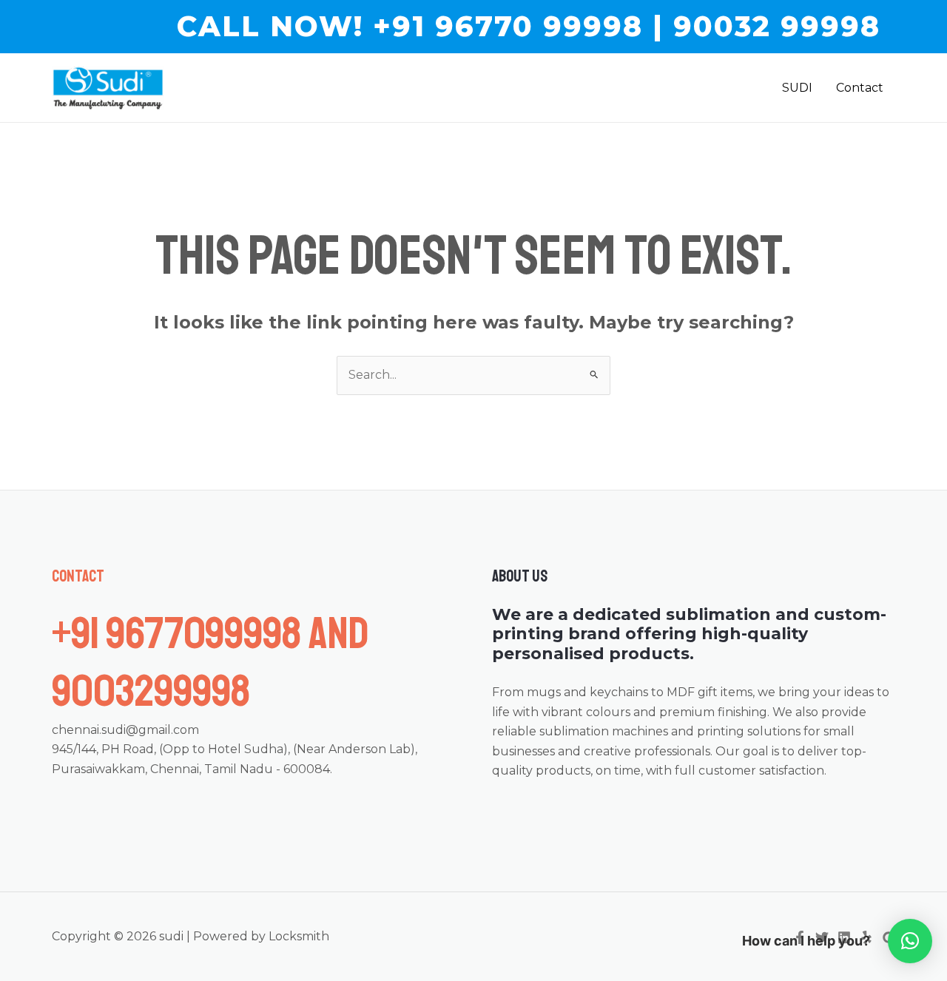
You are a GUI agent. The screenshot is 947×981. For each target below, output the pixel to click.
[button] (528, 26)
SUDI (797, 88)
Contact (859, 88)
